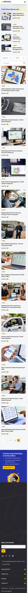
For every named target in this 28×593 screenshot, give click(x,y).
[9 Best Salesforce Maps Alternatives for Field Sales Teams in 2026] (13, 17)
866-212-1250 (6, 564)
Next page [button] (18, 440)
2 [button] (10, 440)
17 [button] (15, 440)
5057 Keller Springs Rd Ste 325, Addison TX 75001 (14, 561)
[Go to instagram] (9, 556)
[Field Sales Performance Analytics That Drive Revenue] (13, 38)
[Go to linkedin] (2, 556)
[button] (24, 63)
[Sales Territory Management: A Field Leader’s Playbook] (13, 49)
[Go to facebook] (6, 556)
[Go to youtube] (13, 556)
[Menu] (25, 2)
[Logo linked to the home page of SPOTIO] (6, 2)
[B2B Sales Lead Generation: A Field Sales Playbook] (13, 28)
